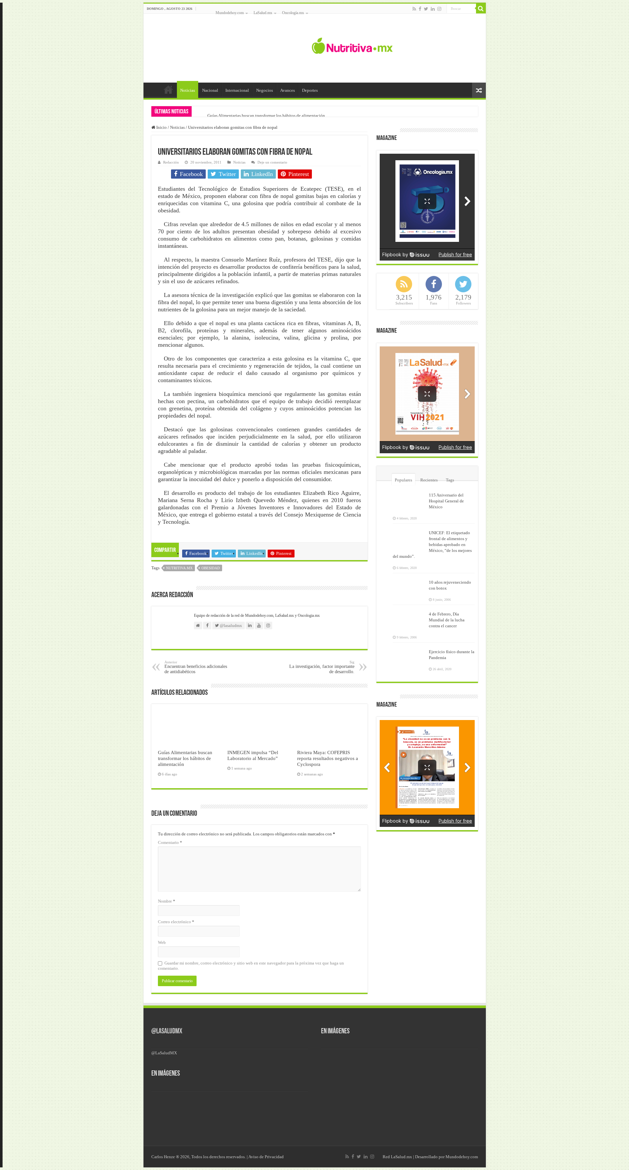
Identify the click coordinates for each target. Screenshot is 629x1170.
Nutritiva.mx (179, 568)
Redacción (171, 162)
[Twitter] (426, 9)
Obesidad (210, 568)
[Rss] (414, 9)
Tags (450, 480)
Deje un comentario (272, 162)
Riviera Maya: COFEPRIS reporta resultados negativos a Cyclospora (327, 758)
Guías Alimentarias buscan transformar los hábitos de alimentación (266, 115)
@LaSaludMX (166, 1031)
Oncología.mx (293, 12)
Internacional (237, 90)
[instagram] (439, 9)
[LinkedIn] (432, 9)
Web (162, 942)
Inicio (168, 89)
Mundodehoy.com (230, 12)
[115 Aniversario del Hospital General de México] (409, 499)
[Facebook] (420, 9)
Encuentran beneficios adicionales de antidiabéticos (195, 667)
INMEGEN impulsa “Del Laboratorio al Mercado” (252, 755)
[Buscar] (481, 8)
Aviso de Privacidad (266, 1156)
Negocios (264, 90)
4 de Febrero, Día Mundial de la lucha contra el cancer (447, 620)
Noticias (187, 90)
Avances (287, 90)
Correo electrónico (176, 921)
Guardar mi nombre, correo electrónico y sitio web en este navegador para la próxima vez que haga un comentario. (251, 966)
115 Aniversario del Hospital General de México (446, 501)
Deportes (310, 90)
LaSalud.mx (263, 12)
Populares (403, 480)
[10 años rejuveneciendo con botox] (409, 586)
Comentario (170, 842)
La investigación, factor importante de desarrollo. (321, 667)
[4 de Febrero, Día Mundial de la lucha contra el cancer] (409, 618)
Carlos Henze (163, 1156)
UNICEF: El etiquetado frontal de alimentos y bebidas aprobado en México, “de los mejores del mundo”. (432, 544)
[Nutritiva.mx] (352, 45)
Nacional (210, 90)
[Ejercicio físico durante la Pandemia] (409, 656)
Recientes (429, 480)
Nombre (166, 901)
